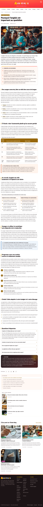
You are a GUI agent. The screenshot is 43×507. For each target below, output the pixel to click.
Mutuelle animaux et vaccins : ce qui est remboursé (27, 440)
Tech (26, 9)
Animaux (24, 495)
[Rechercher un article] (41, 2)
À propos (35, 504)
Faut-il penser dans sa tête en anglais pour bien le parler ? (13, 352)
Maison (9, 9)
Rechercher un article (34, 480)
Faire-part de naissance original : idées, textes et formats (17, 394)
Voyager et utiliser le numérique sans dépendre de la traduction (13, 382)
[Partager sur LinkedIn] (11, 372)
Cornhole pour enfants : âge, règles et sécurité (15, 411)
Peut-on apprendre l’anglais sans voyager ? (10, 345)
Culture (22, 9)
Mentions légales (33, 486)
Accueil (2, 12)
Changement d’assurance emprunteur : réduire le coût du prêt (8, 440)
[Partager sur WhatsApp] (14, 372)
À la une (4, 9)
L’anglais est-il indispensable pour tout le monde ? (11, 330)
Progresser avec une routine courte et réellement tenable (12, 384)
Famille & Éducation (8, 12)
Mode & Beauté (19, 482)
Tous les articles (33, 482)
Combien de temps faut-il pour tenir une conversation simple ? (14, 342)
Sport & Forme (25, 492)
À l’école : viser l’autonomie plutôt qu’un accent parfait (12, 379)
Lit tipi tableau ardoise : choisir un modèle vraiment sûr (17, 400)
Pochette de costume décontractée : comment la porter (7, 464)
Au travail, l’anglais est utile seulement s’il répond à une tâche (13, 381)
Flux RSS (31, 484)
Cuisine (13, 9)
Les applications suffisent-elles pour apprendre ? (11, 348)
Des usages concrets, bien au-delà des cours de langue (12, 377)
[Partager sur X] (9, 372)
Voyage (34, 9)
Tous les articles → (39, 422)
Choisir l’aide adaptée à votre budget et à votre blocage (12, 386)
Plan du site (40, 504)
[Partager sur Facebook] (6, 372)
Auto (30, 9)
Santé (38, 9)
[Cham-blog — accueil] (21, 3)
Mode (18, 9)
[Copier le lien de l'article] (16, 372)
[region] (19, 150)
